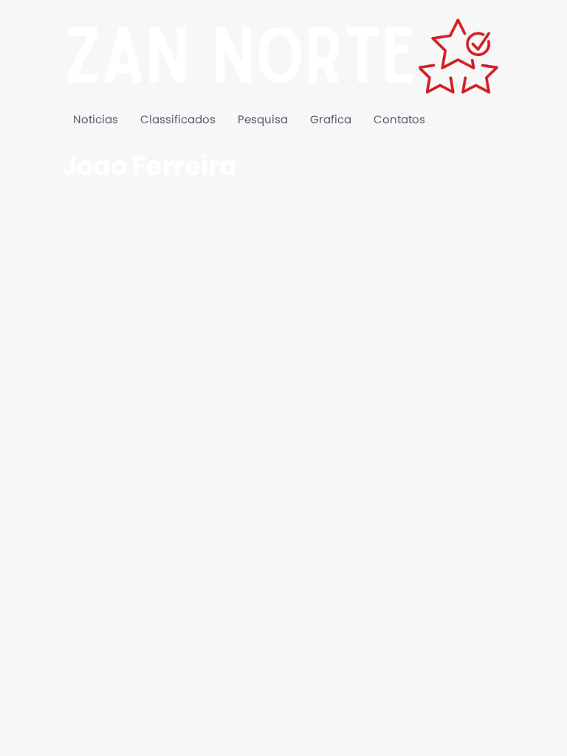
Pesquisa (263, 120)
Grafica (330, 120)
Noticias (95, 120)
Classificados (178, 120)
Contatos (399, 120)
